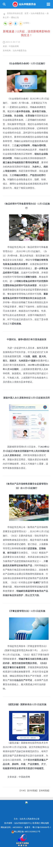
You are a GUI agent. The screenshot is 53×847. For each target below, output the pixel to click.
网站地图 (45, 823)
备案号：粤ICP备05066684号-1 (37, 827)
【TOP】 (22, 791)
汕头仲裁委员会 (38, 13)
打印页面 (32, 791)
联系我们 (36, 823)
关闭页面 (44, 791)
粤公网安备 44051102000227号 (27, 832)
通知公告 (15, 17)
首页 (26, 13)
